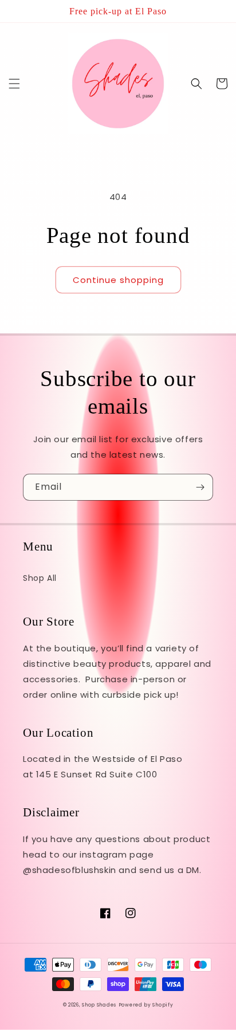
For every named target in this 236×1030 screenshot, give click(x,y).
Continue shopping (118, 280)
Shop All (40, 578)
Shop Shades (99, 1004)
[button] (14, 83)
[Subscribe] (200, 487)
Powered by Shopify (146, 1004)
